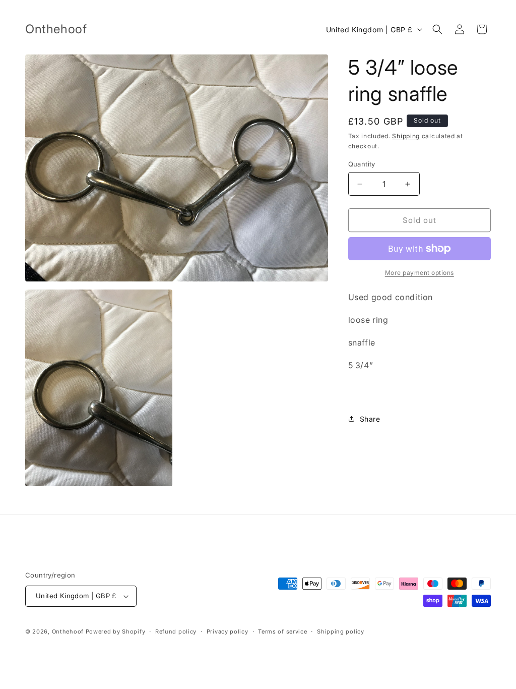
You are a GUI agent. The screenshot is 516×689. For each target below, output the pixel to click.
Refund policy (176, 631)
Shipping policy (340, 631)
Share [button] (370, 419)
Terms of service (282, 631)
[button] (437, 29)
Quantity (361, 164)
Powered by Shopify (116, 631)
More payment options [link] (419, 272)
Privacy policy (227, 631)
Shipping (406, 136)
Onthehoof (68, 631)
